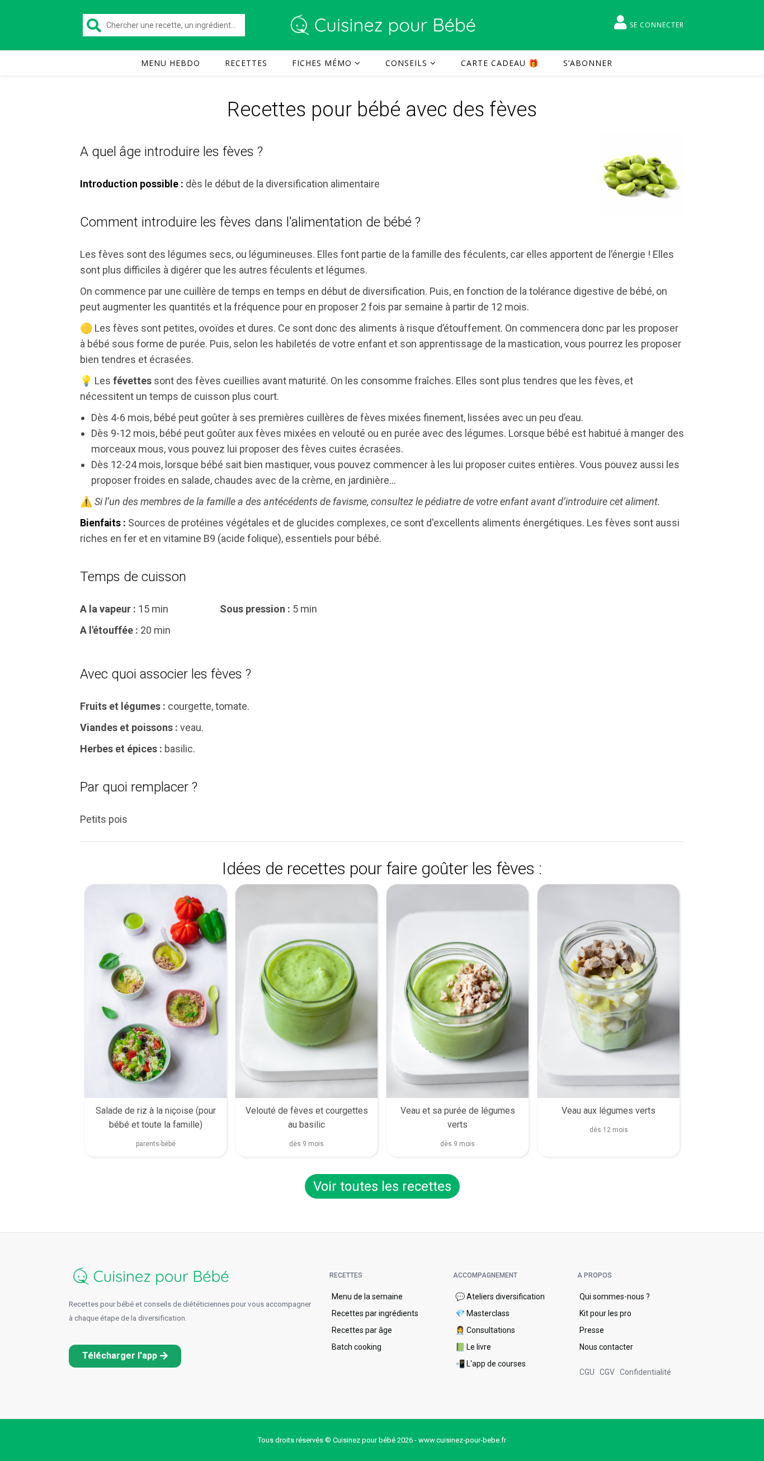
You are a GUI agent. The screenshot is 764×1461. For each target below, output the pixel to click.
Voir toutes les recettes (382, 1186)
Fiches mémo (322, 63)
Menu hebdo (170, 63)
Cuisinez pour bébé (384, 25)
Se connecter (657, 25)
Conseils (406, 63)
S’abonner (587, 63)
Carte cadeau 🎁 (500, 63)
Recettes (246, 63)
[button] (125, 1356)
